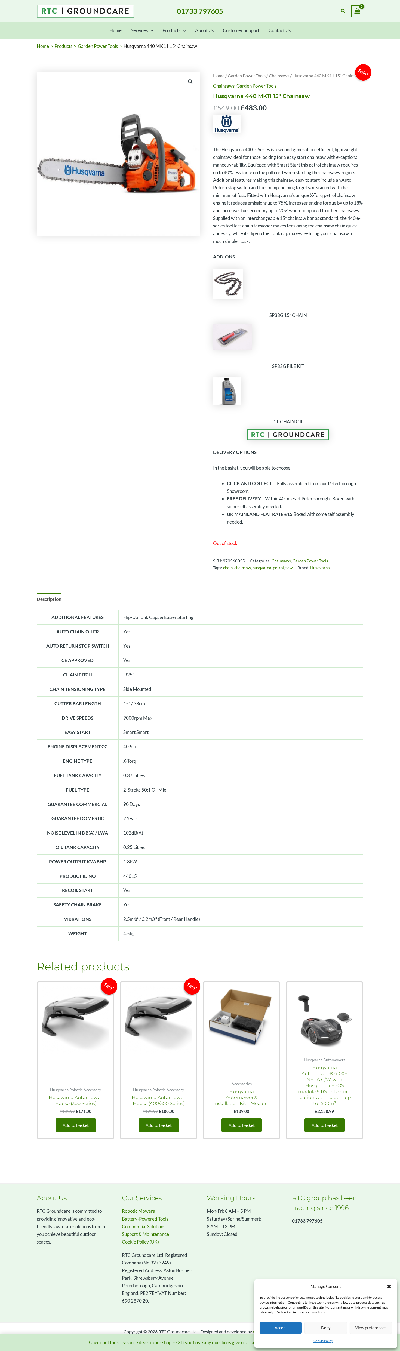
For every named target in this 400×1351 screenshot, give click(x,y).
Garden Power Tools (247, 75)
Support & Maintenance (145, 1234)
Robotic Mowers (138, 1211)
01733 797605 (200, 11)
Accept (281, 1327)
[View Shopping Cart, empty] (357, 11)
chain (228, 567)
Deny (326, 1327)
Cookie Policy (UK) (140, 1242)
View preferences (370, 1327)
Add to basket (76, 1125)
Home (218, 75)
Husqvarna (320, 567)
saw (289, 567)
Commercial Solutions (143, 1226)
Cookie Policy (323, 1341)
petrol (278, 567)
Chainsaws (279, 75)
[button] (389, 1286)
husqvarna (262, 567)
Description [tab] (49, 599)
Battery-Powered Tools (145, 1219)
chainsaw (242, 567)
